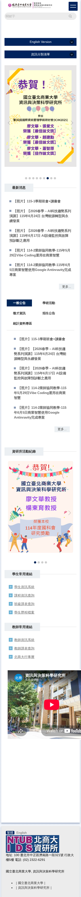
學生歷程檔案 (24, 612)
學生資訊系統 (24, 587)
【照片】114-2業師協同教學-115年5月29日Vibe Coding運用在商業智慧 (40, 393)
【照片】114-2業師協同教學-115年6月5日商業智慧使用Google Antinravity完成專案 (40, 270)
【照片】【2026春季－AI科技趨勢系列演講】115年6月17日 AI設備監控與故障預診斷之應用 (40, 235)
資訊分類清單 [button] (40, 54)
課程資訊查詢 (24, 595)
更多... (66, 286)
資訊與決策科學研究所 (34, 887)
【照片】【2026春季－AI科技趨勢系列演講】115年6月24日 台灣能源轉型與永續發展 (40, 216)
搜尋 (70, 16)
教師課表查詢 (24, 648)
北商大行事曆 (24, 657)
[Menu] (73, 6)
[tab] (26, 178)
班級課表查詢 (24, 604)
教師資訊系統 (24, 640)
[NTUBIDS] (32, 843)
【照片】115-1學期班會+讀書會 (37, 201)
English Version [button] (41, 42)
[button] (10, 122)
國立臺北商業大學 (30, 883)
